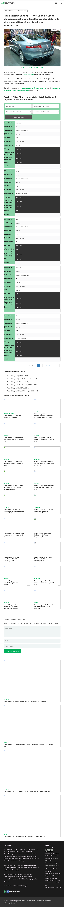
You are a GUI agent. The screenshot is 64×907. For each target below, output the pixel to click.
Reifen (36, 602)
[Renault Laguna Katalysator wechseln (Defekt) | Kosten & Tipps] (17, 448)
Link (42, 67)
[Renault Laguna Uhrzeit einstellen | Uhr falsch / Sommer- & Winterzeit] (17, 591)
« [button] (29, 365)
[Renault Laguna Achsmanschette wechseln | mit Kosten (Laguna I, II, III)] (47, 400)
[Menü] (56, 3)
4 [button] (46, 365)
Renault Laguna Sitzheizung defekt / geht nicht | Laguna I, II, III (44, 583)
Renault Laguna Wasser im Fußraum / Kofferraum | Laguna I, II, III (43, 535)
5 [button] (49, 365)
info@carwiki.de (9, 903)
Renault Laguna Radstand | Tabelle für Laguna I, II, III (13, 416)
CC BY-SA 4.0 (37, 67)
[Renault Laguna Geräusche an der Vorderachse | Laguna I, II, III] (17, 519)
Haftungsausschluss (44, 901)
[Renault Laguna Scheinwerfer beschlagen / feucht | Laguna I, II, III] (17, 424)
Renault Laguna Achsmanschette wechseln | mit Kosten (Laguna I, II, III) (43, 415)
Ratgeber (36, 411)
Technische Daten (9, 413)
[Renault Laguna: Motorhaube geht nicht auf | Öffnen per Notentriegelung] (17, 471)
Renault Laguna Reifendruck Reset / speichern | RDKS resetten (43, 606)
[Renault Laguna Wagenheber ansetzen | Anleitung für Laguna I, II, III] (32, 661)
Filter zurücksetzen (18, 117)
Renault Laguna (28, 74)
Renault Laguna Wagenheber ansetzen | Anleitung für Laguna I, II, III (26, 701)
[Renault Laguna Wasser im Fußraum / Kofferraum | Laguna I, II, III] (47, 519)
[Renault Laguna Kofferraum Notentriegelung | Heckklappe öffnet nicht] (47, 448)
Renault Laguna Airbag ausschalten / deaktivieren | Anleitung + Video (13, 559)
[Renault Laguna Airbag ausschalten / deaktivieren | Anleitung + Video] (17, 543)
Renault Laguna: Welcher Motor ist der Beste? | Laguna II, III (44, 439)
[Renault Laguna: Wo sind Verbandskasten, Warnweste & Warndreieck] (17, 495)
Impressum (21, 901)
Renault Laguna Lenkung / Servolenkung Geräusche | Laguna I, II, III (12, 583)
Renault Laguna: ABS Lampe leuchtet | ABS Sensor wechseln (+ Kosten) (43, 511)
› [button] (55, 365)
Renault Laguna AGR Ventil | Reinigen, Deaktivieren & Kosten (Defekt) (43, 559)
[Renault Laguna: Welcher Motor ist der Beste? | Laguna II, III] (47, 424)
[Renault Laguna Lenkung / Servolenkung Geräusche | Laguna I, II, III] (17, 567)
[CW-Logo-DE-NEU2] (8, 3)
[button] (61, 3)
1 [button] (38, 365)
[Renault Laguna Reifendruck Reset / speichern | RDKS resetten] (47, 591)
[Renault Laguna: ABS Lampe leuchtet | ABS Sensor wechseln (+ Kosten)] (47, 495)
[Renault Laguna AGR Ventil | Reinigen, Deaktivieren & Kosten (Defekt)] (47, 543)
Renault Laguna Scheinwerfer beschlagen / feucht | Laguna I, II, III (14, 439)
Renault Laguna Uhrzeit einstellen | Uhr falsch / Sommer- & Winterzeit (12, 606)
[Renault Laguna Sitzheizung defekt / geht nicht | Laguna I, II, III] (47, 567)
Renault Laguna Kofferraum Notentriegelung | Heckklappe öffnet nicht (44, 463)
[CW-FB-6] (12, 891)
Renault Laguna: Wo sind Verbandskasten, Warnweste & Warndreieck (14, 511)
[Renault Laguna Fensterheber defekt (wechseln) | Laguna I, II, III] (47, 471)
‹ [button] (32, 365)
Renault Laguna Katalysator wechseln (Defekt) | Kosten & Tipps (13, 463)
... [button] (35, 365)
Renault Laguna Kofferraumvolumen (33, 88)
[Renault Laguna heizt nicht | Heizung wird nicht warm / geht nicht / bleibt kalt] (32, 706)
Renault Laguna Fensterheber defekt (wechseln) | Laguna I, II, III (44, 487)
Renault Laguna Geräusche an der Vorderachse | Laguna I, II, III (14, 535)
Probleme (6, 435)
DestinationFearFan (28, 67)
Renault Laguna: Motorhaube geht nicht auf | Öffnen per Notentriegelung (13, 487)
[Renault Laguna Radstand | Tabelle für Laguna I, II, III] (17, 400)
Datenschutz (31, 901)
